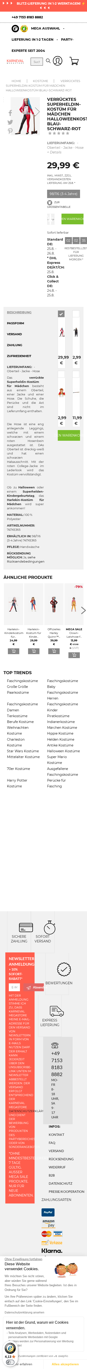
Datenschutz (60, 1183)
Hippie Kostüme (60, 733)
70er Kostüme (18, 769)
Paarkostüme (18, 692)
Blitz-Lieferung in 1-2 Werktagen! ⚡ (51, 3)
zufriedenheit (19, 356)
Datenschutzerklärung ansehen (24, 1312)
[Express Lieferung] (57, 1011)
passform (15, 323)
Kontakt (56, 1135)
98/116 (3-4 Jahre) (63, 194)
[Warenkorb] (74, 61)
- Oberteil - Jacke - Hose (65, 147)
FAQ (52, 1143)
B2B (52, 1175)
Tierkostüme (17, 716)
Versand (56, 1151)
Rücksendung (61, 1159)
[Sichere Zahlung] (26, 927)
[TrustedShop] (20, 28)
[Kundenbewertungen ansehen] (58, 133)
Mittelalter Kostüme (23, 757)
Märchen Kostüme (62, 728)
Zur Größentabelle (59, 205)
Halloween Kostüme (63, 751)
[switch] (10, 1362)
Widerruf (57, 1167)
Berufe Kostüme (20, 722)
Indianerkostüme (61, 722)
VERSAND (14, 334)
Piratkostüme (58, 716)
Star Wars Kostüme (23, 751)
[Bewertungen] (64, 969)
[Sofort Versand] (50, 927)
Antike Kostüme (60, 745)
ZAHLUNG (14, 345)
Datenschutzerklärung (29, 1111)
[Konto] (57, 61)
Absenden (38, 987)
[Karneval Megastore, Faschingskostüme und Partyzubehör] (15, 61)
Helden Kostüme (60, 739)
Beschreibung (19, 312)
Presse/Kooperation (66, 1191)
